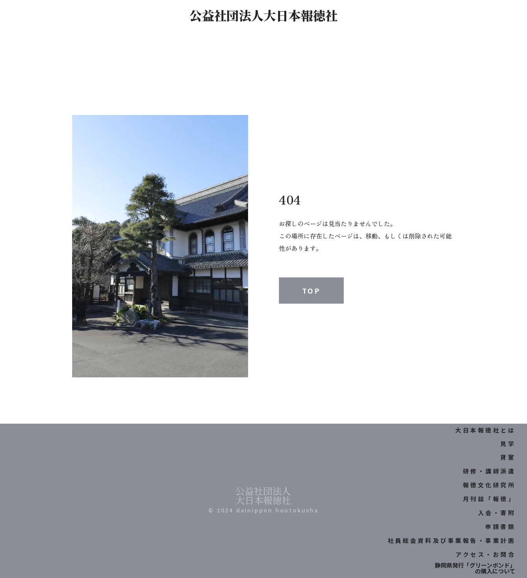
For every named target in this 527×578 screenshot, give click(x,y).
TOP (311, 291)
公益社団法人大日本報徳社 (263, 15)
